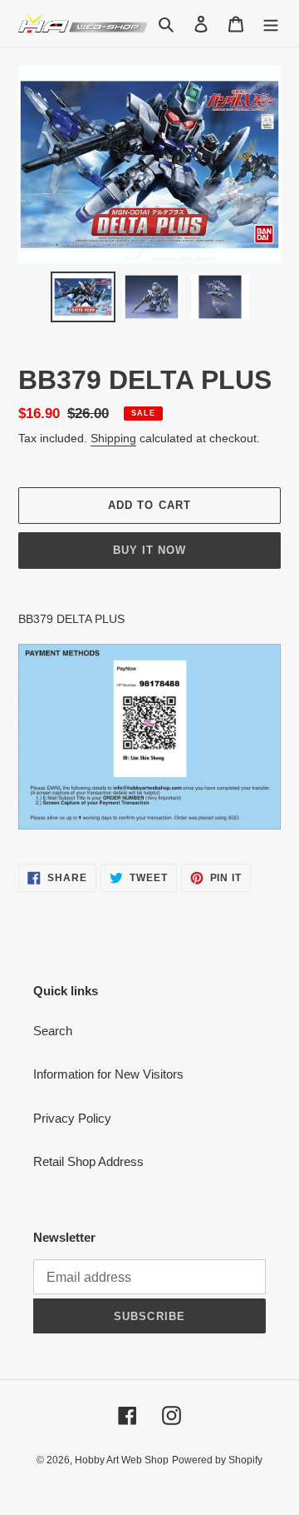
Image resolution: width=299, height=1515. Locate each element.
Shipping (113, 438)
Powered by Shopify (217, 1460)
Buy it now (149, 550)
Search (52, 1031)
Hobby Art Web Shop (122, 1460)
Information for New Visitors (108, 1074)
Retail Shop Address (88, 1161)
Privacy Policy (72, 1118)
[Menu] (270, 24)
